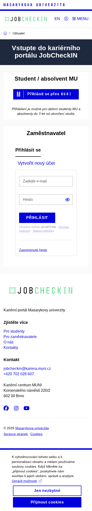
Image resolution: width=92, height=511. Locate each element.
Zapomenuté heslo (33, 250)
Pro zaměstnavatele (20, 337)
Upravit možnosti (24, 481)
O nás (8, 342)
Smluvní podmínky (43, 230)
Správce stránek (16, 434)
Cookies (36, 434)
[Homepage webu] (26, 19)
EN (57, 18)
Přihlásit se (28, 149)
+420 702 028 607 (19, 374)
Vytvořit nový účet (36, 163)
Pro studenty (14, 331)
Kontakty (11, 348)
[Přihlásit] (66, 19)
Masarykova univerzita (32, 428)
